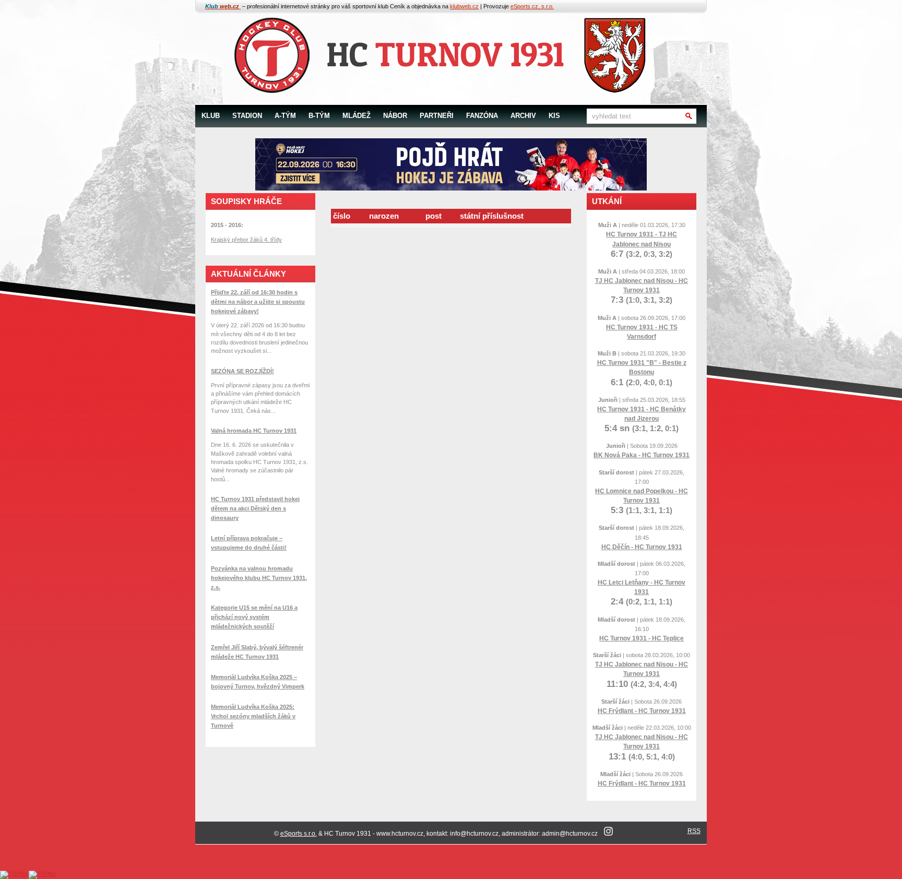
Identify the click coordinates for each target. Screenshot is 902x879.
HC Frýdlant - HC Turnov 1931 (642, 711)
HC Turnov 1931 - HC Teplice (641, 638)
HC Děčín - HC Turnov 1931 (641, 547)
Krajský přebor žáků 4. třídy (246, 239)
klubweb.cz (464, 6)
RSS (694, 831)
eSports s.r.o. (298, 833)
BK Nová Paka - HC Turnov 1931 (642, 455)
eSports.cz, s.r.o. (532, 6)
